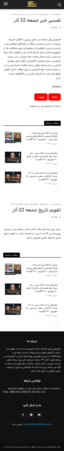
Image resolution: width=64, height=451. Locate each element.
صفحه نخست (56, 14)
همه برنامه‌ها (44, 14)
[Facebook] (23, 415)
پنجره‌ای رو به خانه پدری (13, 161)
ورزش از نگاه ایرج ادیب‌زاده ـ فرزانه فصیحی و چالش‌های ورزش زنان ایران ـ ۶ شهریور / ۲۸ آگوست (41, 136)
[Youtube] (39, 415)
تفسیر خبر (34, 14)
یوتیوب (41, 97)
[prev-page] (52, 191)
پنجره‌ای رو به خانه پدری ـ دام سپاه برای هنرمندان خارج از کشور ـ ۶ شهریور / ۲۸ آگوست (41, 156)
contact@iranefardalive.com (37, 424)
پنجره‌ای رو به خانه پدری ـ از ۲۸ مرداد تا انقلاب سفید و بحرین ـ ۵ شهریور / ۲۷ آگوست (41, 176)
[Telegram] (31, 415)
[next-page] (57, 191)
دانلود (54, 97)
